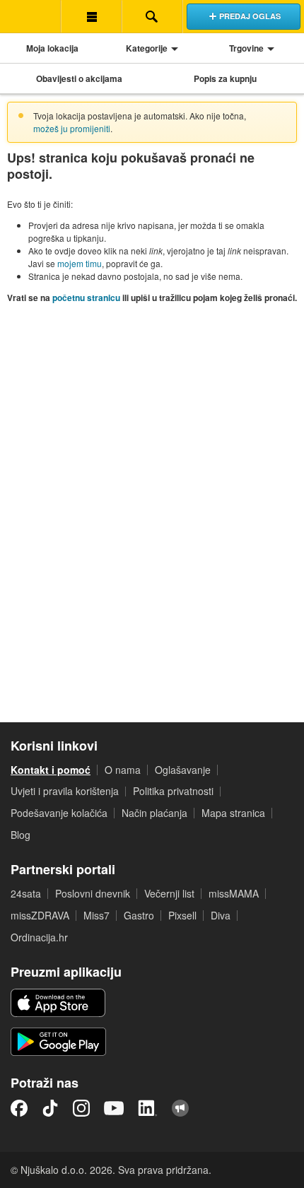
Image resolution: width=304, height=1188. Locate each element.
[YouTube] (114, 1108)
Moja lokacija (52, 48)
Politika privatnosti (173, 791)
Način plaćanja (154, 813)
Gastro (139, 915)
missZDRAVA (40, 915)
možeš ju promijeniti (71, 128)
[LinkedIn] (148, 1108)
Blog (20, 835)
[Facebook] (19, 1108)
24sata (26, 893)
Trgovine (246, 48)
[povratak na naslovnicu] (30, 16)
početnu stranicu (86, 297)
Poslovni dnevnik (92, 893)
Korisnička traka (91, 16)
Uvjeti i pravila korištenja (65, 791)
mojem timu (79, 263)
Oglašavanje (183, 770)
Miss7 (96, 915)
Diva (220, 915)
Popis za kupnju (225, 78)
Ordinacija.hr (39, 937)
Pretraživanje (152, 16)
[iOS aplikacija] (58, 1003)
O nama (123, 770)
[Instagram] (81, 1108)
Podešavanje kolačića (59, 813)
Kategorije (147, 48)
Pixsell (182, 915)
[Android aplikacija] (58, 1042)
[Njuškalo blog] (180, 1108)
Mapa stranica (233, 813)
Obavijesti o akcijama (79, 78)
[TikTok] (50, 1108)
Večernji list (169, 893)
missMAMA (234, 893)
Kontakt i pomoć (50, 770)
